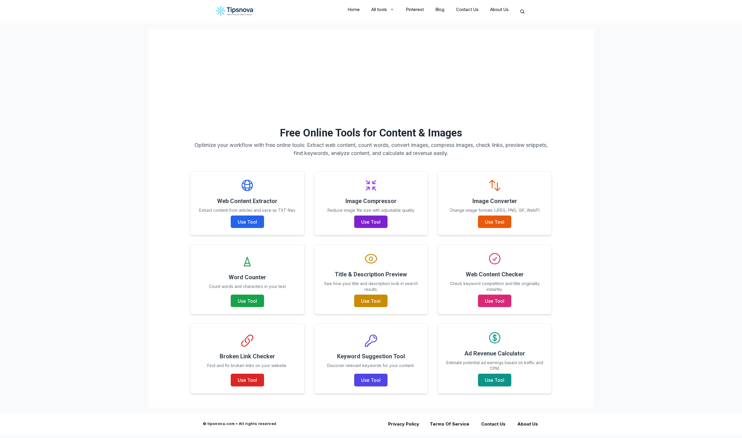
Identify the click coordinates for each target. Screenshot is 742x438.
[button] (522, 11)
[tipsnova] (237, 11)
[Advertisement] (371, 69)
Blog (439, 9)
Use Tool (247, 222)
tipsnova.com (221, 423)
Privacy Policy (403, 424)
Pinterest (415, 9)
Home (354, 9)
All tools (379, 9)
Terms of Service (450, 424)
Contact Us (467, 9)
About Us (499, 9)
